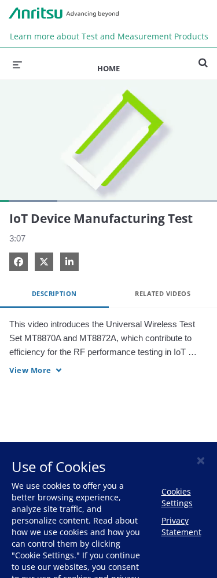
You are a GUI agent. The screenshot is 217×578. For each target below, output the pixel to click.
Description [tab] (54, 293)
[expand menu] (17, 63)
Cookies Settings (177, 497)
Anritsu (64, 13)
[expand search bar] (203, 58)
